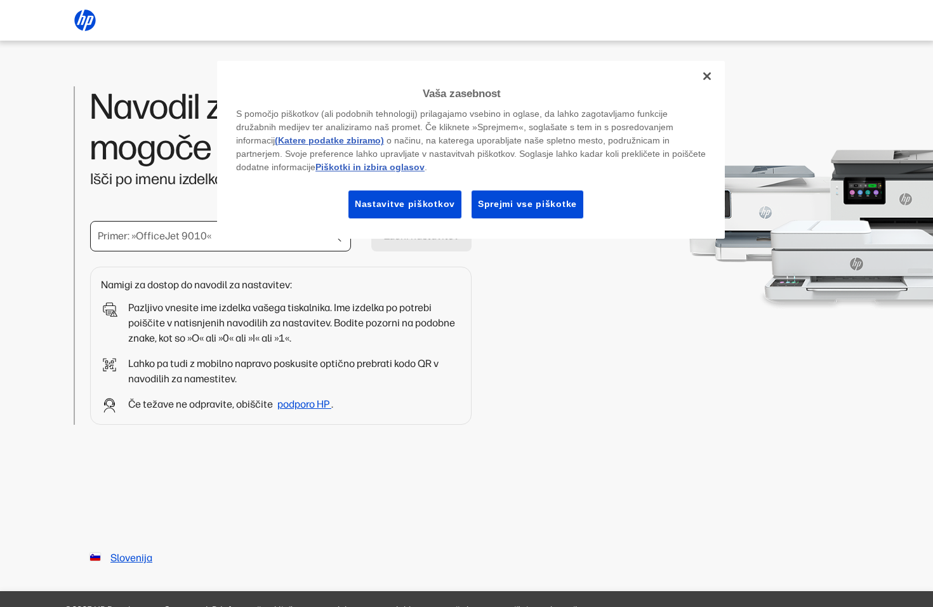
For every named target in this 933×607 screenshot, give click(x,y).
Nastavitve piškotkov (405, 204)
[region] (471, 150)
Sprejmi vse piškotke (527, 204)
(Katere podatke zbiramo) (329, 140)
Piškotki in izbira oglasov (370, 167)
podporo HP (304, 404)
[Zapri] (707, 76)
